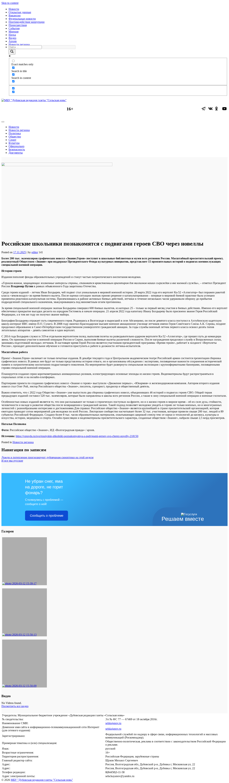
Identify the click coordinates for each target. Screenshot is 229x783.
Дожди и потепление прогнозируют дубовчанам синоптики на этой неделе (47, 457)
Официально (16, 146)
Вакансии (15, 15)
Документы (16, 152)
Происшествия (18, 25)
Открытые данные (20, 12)
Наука (12, 34)
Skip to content (9, 2)
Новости (14, 9)
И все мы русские (12, 460)
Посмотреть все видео (14, 706)
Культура (14, 143)
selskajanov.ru (113, 723)
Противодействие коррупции (27, 21)
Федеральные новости (22, 18)
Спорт (12, 139)
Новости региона (19, 44)
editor (34, 252)
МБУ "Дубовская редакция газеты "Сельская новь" (42, 779)
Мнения (13, 31)
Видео (12, 38)
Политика (15, 133)
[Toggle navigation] (2, 121)
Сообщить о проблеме (46, 515)
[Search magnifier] (12, 52)
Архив (13, 41)
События (14, 28)
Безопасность (17, 149)
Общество (15, 136)
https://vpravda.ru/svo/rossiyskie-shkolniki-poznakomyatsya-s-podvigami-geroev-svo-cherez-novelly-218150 (77, 436)
